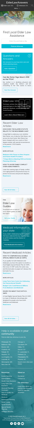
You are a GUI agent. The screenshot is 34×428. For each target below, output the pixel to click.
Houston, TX (5, 354)
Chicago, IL (21, 342)
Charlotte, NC (5, 349)
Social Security (6, 404)
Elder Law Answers (17, 2)
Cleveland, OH (22, 344)
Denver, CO (21, 349)
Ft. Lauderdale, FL (23, 352)
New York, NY (5, 364)
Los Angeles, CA (6, 357)
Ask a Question (9, 68)
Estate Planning (6, 376)
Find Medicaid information (13, 244)
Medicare (4, 397)
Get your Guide (9, 218)
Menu (16, 8)
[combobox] (17, 41)
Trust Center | (7, 418)
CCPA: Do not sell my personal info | (12, 420)
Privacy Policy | (15, 418)
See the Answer (10, 90)
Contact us (21, 378)
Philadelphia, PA (23, 357)
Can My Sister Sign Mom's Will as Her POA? (16, 78)
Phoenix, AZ (22, 359)
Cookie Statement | (25, 418)
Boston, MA (5, 347)
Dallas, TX (21, 347)
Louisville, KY (5, 359)
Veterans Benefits (7, 411)
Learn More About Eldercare (14, 115)
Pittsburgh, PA (6, 342)
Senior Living (5, 402)
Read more (7, 146)
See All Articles (10, 190)
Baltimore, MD (6, 344)
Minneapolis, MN (6, 362)
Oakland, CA (22, 354)
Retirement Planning (8, 399)
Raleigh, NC (5, 352)
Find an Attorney (17, 46)
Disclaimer (21, 376)
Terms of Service (27, 420)
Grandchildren (5, 378)
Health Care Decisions (8, 381)
